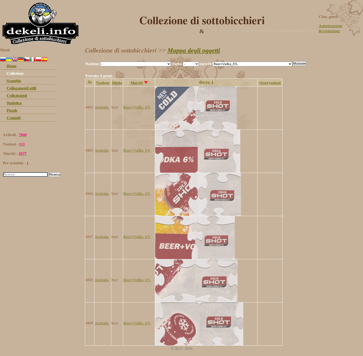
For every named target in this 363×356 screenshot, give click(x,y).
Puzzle (12, 110)
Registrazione (329, 30)
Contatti (13, 117)
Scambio (14, 80)
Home (12, 66)
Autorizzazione (331, 25)
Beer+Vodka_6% (136, 107)
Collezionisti (17, 95)
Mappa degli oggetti (193, 50)
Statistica (14, 103)
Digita (117, 82)
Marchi (136, 82)
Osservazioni (270, 82)
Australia (102, 107)
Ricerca (54, 174)
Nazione (103, 82)
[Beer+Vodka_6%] (196, 128)
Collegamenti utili (21, 88)
